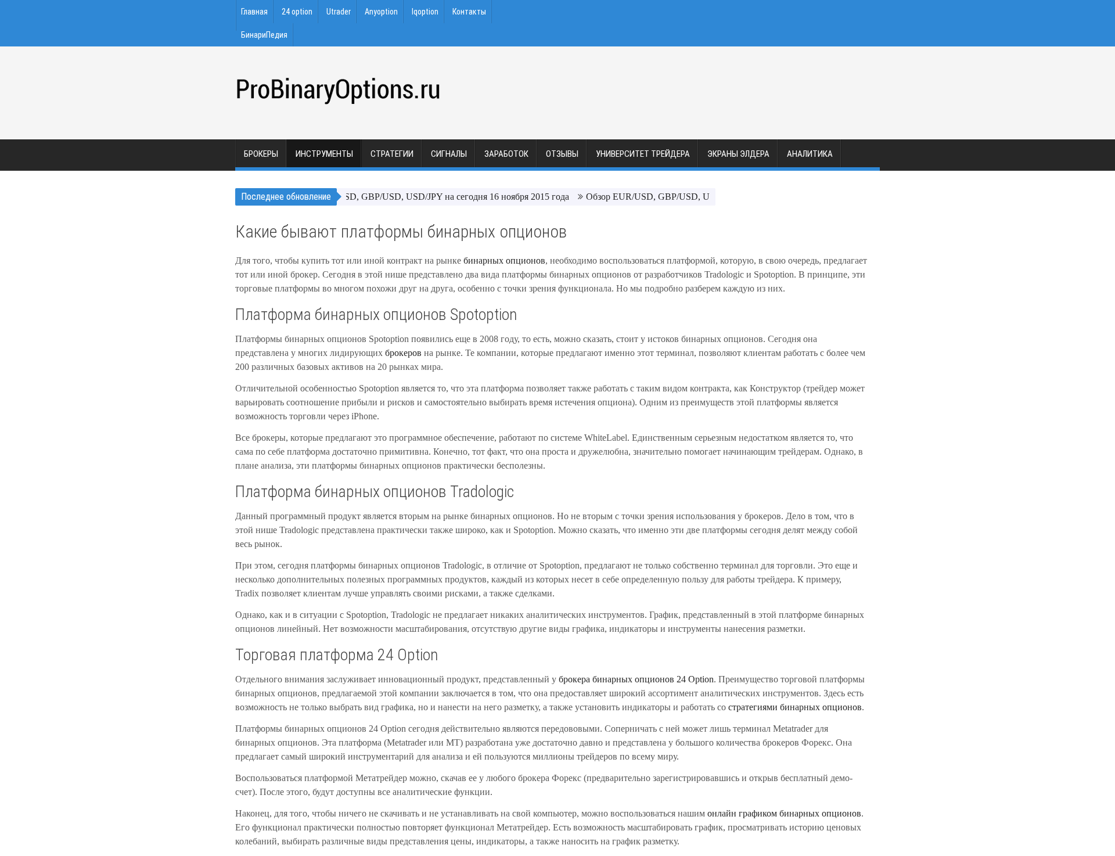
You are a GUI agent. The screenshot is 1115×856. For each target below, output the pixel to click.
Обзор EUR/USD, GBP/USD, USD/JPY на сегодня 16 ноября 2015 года (416, 197)
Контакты (469, 11)
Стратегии (392, 154)
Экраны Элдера (738, 154)
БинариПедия (264, 34)
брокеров (404, 353)
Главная (254, 11)
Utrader (338, 11)
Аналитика (810, 154)
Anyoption (381, 11)
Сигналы (449, 154)
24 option (297, 11)
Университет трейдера (643, 154)
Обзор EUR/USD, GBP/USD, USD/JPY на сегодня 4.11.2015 (691, 197)
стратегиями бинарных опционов (795, 707)
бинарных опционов (504, 260)
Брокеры (261, 154)
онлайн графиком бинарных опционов (784, 813)
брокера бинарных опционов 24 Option (636, 679)
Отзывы (562, 154)
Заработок (506, 154)
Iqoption (425, 11)
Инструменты (324, 154)
